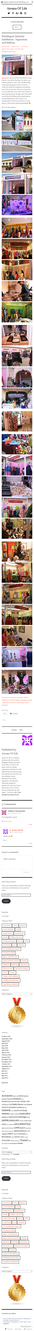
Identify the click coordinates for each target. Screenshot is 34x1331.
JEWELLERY (6, 702)
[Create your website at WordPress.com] (17, 2)
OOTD (28, 1131)
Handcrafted (24, 1114)
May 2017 (5, 1076)
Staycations (24, 965)
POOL (27, 1134)
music (3, 1131)
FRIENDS (18, 700)
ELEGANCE (20, 697)
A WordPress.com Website (9, 1313)
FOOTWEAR (22, 1111)
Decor (8, 49)
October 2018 (6, 1036)
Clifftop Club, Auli (16, 937)
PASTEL (16, 1134)
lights (3, 1128)
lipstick (7, 1128)
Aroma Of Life (17, 8)
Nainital (24, 961)
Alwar (15, 925)
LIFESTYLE (14, 702)
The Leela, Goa (7, 968)
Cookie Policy (6, 1323)
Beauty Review (7, 933)
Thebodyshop (17, 1140)
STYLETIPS (6, 1140)
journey (22, 1120)
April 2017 (5, 1078)
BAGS (21, 1096)
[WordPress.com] (21, 13)
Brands (5, 937)
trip (2, 1143)
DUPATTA (5, 1107)
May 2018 (5, 1048)
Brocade (16, 1101)
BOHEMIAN (17, 1099)
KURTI (4, 1124)
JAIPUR (30, 700)
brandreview (6, 1101)
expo (25, 1107)
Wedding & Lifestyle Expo (9, 51)
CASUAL (23, 1101)
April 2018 (5, 1050)
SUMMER (12, 1140)
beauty (10, 1099)
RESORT (17, 1137)
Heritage (22, 1117)
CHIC (28, 1101)
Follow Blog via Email (9, 882)
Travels (12, 972)
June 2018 (5, 1046)
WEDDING (5, 705)
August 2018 (6, 1041)
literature (11, 1128)
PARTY (10, 1134)
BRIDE (12, 1101)
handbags (24, 700)
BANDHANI (4, 1099)
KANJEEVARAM (28, 1120)
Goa (14, 945)
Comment (26, 872)
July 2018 (4, 1043)
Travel (27, 702)
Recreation (21, 702)
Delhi (26, 941)
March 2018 (5, 1053)
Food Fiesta (6, 945)
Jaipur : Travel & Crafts (17, 49)
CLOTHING (13, 1104)
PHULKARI (21, 1134)
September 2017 (7, 1066)
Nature (24, 1131)
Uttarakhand (13, 1143)
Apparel (4, 49)
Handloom (5, 1117)
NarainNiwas (11, 1131)
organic (4, 1134)
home (28, 1117)
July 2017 (4, 1071)
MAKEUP (22, 1128)
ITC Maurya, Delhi (8, 953)
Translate (16, 1154)
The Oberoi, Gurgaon (21, 968)
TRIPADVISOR (6, 1143)
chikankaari (5, 1104)
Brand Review (19, 933)
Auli (17, 929)
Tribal (29, 1140)
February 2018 (6, 1055)
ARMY (14, 1096)
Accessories (24, 46)
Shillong (14, 965)
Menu (16, 27)
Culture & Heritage (9, 941)
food (16, 1110)
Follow (6, 901)
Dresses (29, 1104)
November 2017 (7, 1062)
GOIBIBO (12, 1114)
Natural (17, 1131)
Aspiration (5, 78)
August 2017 (6, 1069)
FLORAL (12, 1110)
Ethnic (26, 697)
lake (7, 1124)
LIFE (16, 1124)
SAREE (22, 1137)
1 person (10, 821)
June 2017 (5, 1073)
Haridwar (21, 945)
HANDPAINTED (13, 1117)
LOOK (16, 1128)
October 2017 (6, 1064)
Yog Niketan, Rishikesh (10, 984)
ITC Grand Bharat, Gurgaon (11, 949)
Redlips (12, 1137)
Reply (30, 824)
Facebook (5, 1083)
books (22, 1099)
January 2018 (6, 1057)
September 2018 (7, 1039)
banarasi (25, 1096)
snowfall (26, 1137)
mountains (28, 1128)
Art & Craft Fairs (8, 929)
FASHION (11, 700)
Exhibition (5, 700)
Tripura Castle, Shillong (10, 976)
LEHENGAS (11, 1124)
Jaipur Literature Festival (11, 961)
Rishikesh (6, 965)
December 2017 (7, 1059)
